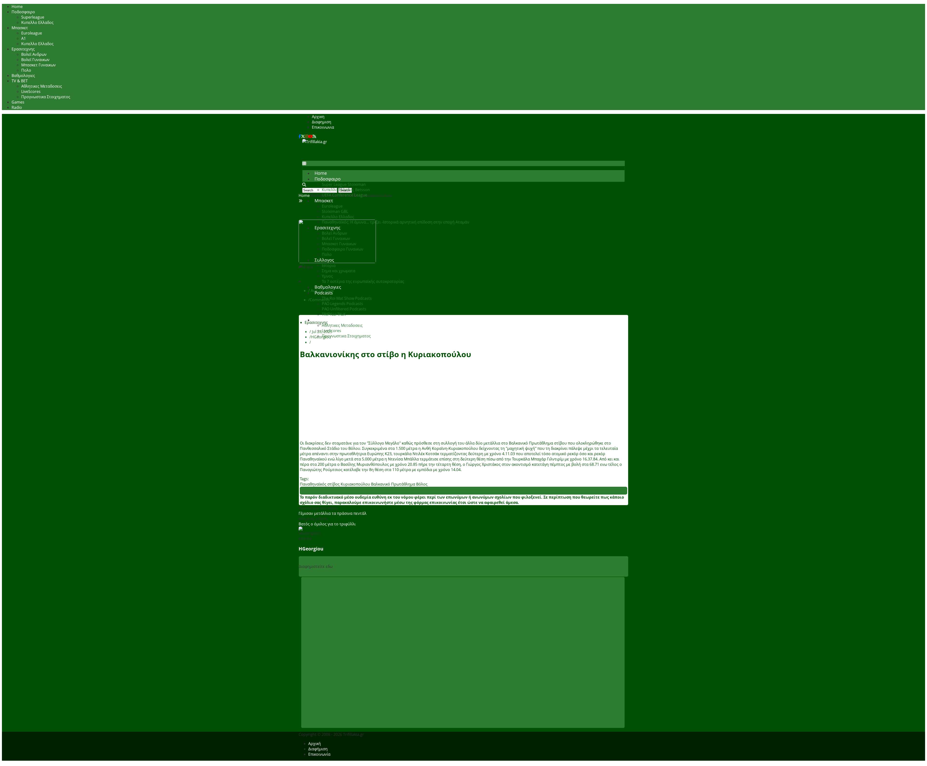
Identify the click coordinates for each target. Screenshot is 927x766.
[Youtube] (310, 136)
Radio (17, 107)
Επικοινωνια (323, 127)
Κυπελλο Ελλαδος (37, 22)
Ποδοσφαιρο (23, 11)
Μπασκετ (20, 27)
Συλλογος (324, 260)
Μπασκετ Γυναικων (38, 65)
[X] (303, 136)
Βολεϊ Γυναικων (35, 59)
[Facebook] (300, 136)
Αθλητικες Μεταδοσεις (41, 86)
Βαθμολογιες (23, 75)
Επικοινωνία (319, 754)
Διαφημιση (321, 122)
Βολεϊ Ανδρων (34, 54)
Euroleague (31, 33)
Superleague (32, 17)
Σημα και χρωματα (338, 270)
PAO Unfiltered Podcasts (344, 309)
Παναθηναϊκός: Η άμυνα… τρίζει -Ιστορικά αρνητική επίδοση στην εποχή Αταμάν (395, 222)
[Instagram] (306, 136)
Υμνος (327, 276)
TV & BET (20, 81)
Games (18, 102)
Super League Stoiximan (344, 184)
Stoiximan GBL (335, 211)
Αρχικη (318, 116)
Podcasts (324, 293)
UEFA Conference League (344, 195)
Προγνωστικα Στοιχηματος (45, 96)
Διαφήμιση (318, 749)
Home (17, 6)
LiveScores (31, 91)
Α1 (23, 38)
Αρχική (314, 743)
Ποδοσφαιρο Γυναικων (342, 249)
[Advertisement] (390, 155)
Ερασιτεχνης (23, 49)
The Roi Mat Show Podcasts (347, 298)
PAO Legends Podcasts (342, 303)
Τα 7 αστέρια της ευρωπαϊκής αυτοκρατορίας (363, 281)
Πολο (26, 70)
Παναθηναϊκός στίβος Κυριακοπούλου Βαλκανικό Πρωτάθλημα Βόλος (364, 484)
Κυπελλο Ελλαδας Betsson (346, 189)
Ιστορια (329, 265)
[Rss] (314, 136)
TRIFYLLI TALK (334, 314)
